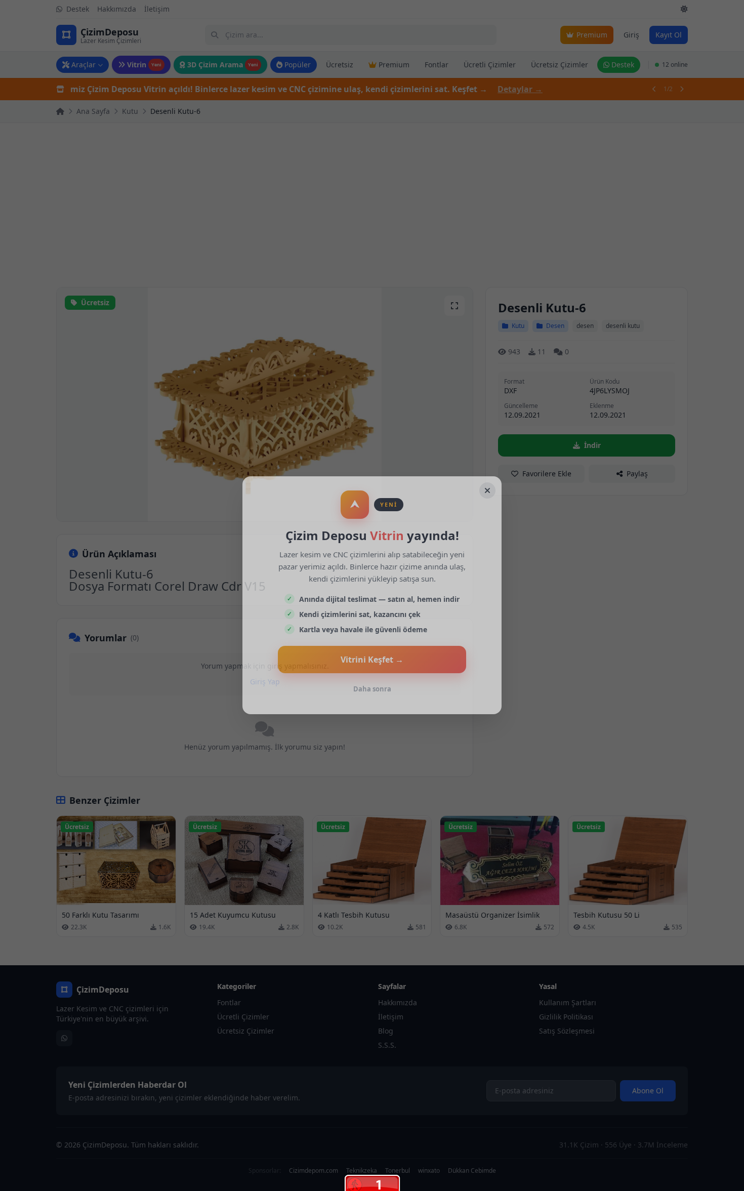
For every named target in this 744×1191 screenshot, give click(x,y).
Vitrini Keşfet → (372, 659)
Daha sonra (372, 688)
